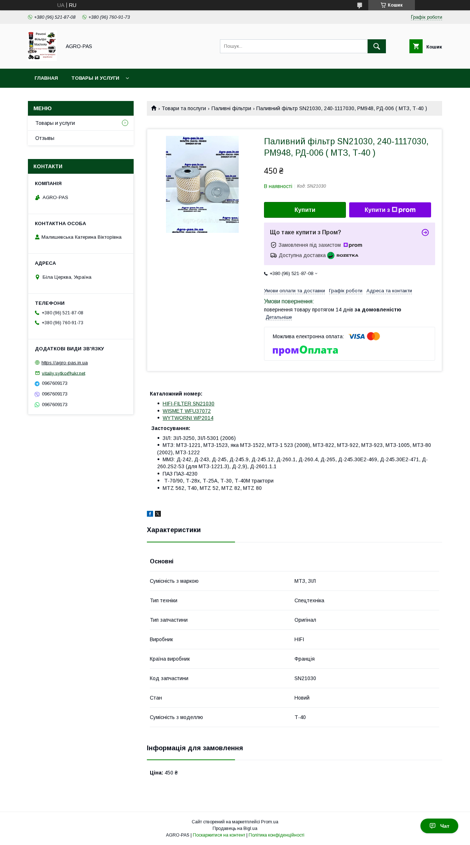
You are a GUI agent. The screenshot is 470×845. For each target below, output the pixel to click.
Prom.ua (269, 821)
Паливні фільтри (231, 108)
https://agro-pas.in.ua (64, 362)
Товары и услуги (95, 78)
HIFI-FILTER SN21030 (188, 404)
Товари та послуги (184, 108)
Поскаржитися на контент (219, 835)
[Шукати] (377, 46)
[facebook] (150, 515)
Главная (46, 78)
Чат (444, 826)
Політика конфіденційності (276, 835)
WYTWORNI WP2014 (188, 418)
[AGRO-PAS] (42, 59)
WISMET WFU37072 (187, 411)
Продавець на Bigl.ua (235, 828)
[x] (158, 515)
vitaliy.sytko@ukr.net (63, 373)
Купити (304, 210)
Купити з (377, 210)
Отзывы (44, 138)
